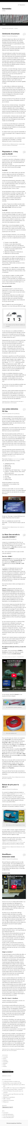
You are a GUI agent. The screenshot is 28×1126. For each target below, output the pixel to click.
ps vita (17, 527)
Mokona (16, 36)
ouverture (4, 145)
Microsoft (4, 778)
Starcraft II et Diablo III (20, 794)
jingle (23, 144)
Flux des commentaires (8, 1116)
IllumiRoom (18, 1049)
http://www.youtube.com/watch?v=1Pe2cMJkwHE (13, 657)
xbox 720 (9, 1050)
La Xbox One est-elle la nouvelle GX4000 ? (11, 535)
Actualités (9, 777)
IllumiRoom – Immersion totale (8, 855)
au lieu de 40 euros (16, 459)
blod (17, 401)
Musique (5, 1063)
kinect (23, 1049)
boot (17, 144)
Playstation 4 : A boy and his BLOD (10, 152)
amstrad (23, 777)
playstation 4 (7, 402)
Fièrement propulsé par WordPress (14, 1123)
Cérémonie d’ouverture (10, 34)
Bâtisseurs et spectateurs (9, 1097)
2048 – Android (6, 1098)
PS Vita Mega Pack (10, 456)
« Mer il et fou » (11, 362)
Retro (4, 1065)
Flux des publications (8, 1114)
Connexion (5, 1112)
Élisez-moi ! (6, 1102)
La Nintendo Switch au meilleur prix (11, 1081)
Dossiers (5, 1060)
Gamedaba (6, 8)
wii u (21, 846)
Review (5, 1066)
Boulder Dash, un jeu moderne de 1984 (12, 1083)
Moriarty (15, 156)
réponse (14, 402)
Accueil (3, 24)
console (20, 144)
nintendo (18, 846)
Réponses (9, 778)
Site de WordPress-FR (8, 1117)
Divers (8, 144)
